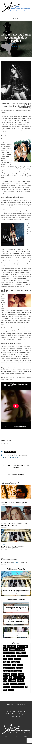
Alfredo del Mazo (22, 646)
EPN (12, 671)
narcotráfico (20, 680)
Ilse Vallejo (12, 44)
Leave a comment (22, 455)
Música (3, 501)
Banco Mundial (12, 652)
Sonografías (24, 44)
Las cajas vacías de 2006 (16, 633)
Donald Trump (20, 665)
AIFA (4, 646)
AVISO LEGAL (10, 704)
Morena (22, 677)
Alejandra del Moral (11, 646)
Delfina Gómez (7, 665)
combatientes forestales (22, 655)
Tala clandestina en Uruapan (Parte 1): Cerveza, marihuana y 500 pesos (16, 620)
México (5, 680)
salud (23, 683)
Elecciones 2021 (19, 668)
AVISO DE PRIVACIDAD (20, 704)
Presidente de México (15, 683)
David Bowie (15, 662)
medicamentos (16, 677)
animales (5, 652)
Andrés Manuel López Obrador (16, 649)
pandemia (5, 684)
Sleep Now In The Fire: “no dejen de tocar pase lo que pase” (13, 547)
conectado (16, 562)
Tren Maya (21, 686)
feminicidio (14, 674)
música (14, 451)
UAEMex (4, 690)
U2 (26, 686)
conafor (4, 659)
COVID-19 (6, 662)
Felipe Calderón (6, 674)
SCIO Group (26, 736)
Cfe (4, 655)
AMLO (5, 649)
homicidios (21, 674)
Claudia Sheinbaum (11, 655)
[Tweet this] (15, 47)
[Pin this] (19, 47)
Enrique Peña (6, 671)
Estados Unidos (18, 671)
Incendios (5, 677)
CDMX (24, 652)
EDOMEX (6, 668)
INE (10, 677)
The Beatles (14, 686)
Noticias (16, 610)
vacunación (11, 690)
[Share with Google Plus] (17, 47)
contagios (10, 658)
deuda (14, 665)
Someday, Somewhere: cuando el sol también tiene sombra (14, 524)
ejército (12, 668)
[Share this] (12, 47)
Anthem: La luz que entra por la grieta (17, 591)
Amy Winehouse (8, 451)
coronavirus (18, 659)
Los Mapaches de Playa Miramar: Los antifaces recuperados (16, 608)
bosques (19, 652)
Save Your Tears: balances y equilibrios (15, 503)
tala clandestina (6, 686)
